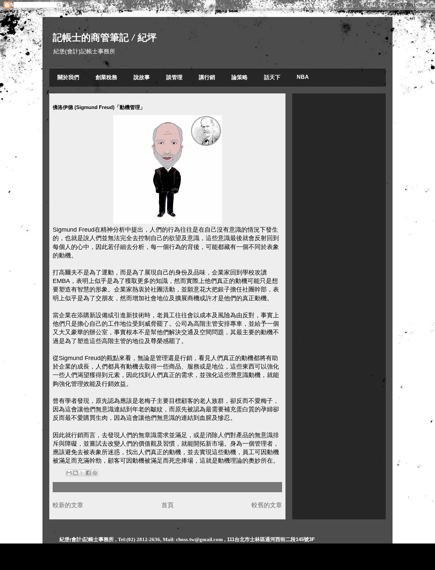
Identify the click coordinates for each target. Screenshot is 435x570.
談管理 (174, 77)
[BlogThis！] (75, 472)
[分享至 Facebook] (88, 472)
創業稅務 (106, 77)
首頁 (167, 505)
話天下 (272, 77)
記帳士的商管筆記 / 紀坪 (105, 37)
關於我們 (68, 77)
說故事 (142, 77)
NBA (303, 77)
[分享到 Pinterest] (94, 472)
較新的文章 (68, 505)
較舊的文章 (266, 505)
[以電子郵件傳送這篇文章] (69, 472)
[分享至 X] (82, 472)
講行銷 (207, 77)
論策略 (239, 77)
